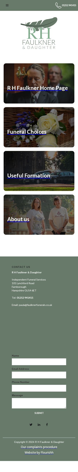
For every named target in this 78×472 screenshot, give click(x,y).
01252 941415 (69, 5)
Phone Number (21, 382)
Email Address (20, 368)
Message (17, 395)
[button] (7, 5)
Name (15, 355)
